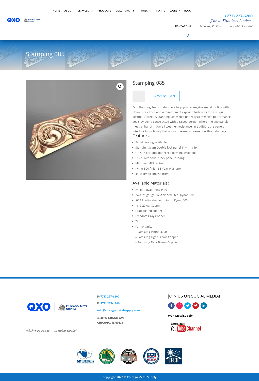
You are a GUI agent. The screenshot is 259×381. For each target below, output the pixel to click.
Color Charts (125, 10)
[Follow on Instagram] (179, 305)
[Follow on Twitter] (187, 305)
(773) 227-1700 (110, 303)
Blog (187, 10)
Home (56, 10)
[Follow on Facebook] (171, 305)
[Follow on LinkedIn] (204, 305)
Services (83, 10)
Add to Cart (164, 96)
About (68, 10)
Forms (160, 10)
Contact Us (183, 26)
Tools (143, 10)
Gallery (175, 10)
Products (104, 10)
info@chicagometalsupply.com (118, 310)
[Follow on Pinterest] (195, 305)
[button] (120, 86)
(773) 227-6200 (239, 16)
